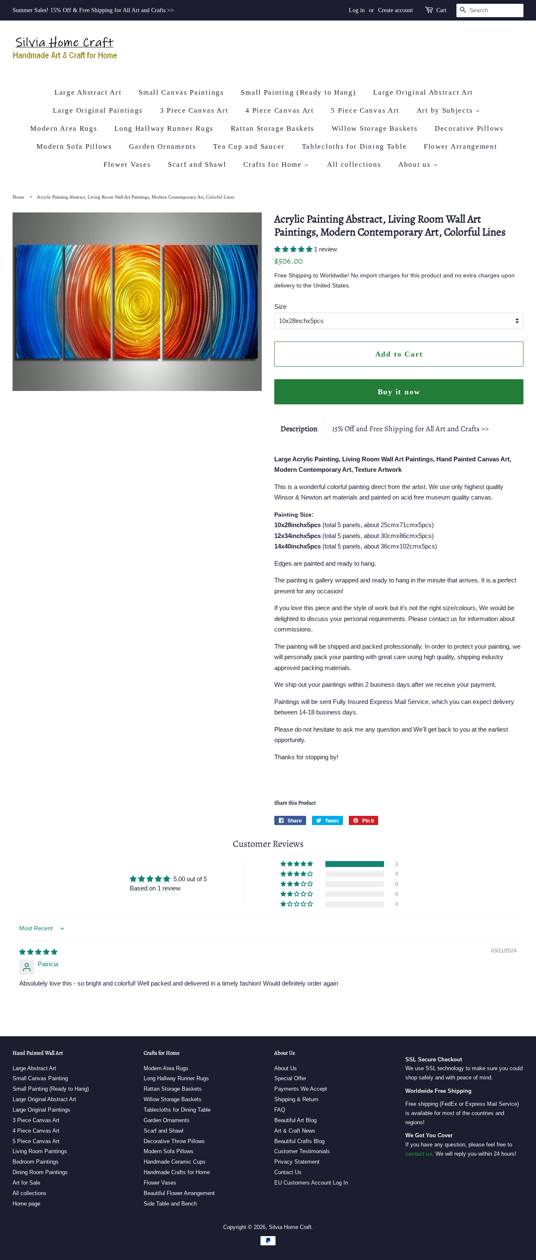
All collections (354, 164)
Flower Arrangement (460, 146)
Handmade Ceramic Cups (175, 1162)
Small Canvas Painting (40, 1078)
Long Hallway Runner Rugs (164, 128)
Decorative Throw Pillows (174, 1141)
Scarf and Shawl (197, 164)
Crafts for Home (273, 164)
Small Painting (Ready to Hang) (298, 92)
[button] (294, 249)
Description (299, 429)
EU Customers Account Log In (311, 1183)
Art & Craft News (294, 1131)
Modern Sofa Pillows (74, 146)
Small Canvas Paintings (181, 92)
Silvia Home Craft (290, 1227)
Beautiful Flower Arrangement (179, 1193)
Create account (395, 10)
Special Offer (290, 1078)
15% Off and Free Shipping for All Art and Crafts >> (410, 429)
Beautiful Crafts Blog (299, 1141)
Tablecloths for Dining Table (354, 146)
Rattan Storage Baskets (272, 128)
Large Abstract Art (88, 92)
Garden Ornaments (162, 146)
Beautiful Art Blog (295, 1120)
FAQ (279, 1110)
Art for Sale (26, 1183)
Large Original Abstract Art (423, 92)
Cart (441, 10)
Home (18, 196)
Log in (357, 10)
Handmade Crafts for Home (177, 1172)
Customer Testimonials (302, 1151)
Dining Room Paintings (40, 1172)
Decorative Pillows (469, 128)
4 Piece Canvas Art (279, 110)
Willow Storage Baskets (374, 128)
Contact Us (288, 1172)
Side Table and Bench (170, 1203)
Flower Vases (127, 164)
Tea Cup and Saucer (249, 146)
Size (280, 306)
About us (415, 164)
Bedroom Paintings (36, 1162)
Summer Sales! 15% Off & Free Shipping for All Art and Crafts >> (93, 10)
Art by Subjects (446, 110)
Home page (26, 1203)
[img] (38, 951)
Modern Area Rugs (63, 128)
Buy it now (399, 392)
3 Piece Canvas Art (194, 110)
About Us (285, 1068)
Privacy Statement (297, 1162)
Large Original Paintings (98, 110)
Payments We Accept (300, 1089)
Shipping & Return (296, 1099)
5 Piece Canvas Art (365, 110)
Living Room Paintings (40, 1151)
